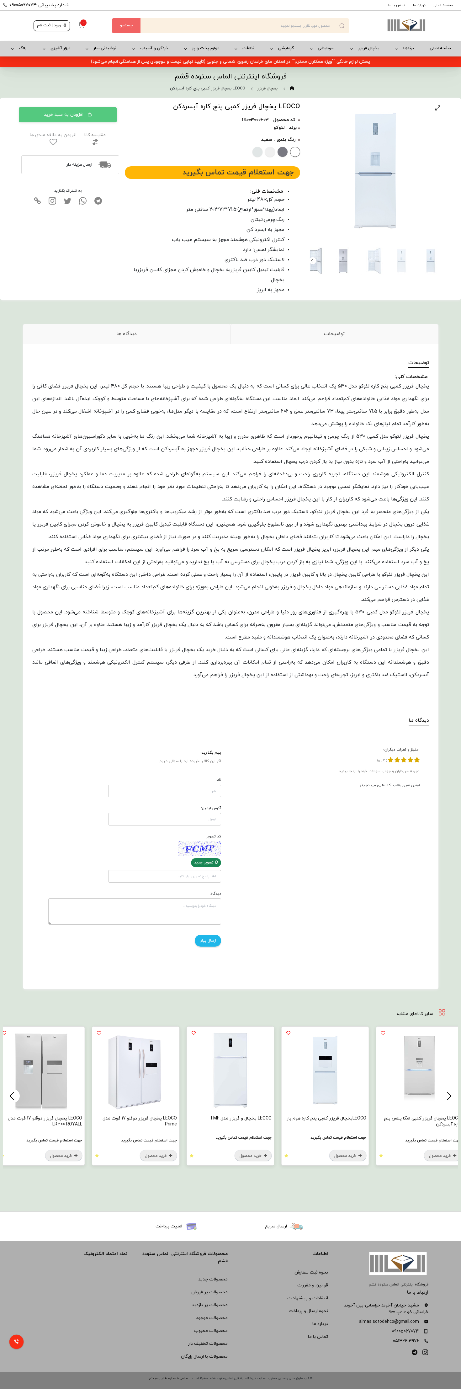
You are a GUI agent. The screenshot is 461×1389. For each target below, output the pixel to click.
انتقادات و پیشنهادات (307, 1298)
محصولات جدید (213, 1279)
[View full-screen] (438, 108)
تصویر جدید (204, 862)
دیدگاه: (215, 893)
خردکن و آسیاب (154, 48)
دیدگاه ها (126, 333)
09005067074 (405, 1331)
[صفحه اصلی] (388, 25)
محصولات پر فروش (209, 1292)
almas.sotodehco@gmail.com (389, 1322)
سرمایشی (326, 48)
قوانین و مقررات (312, 1285)
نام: (218, 780)
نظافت (248, 48)
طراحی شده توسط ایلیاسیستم (168, 1378)
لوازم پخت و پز (205, 48)
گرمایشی (286, 48)
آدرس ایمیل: (211, 808)
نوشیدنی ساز (104, 48)
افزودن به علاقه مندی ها (53, 135)
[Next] (312, 260)
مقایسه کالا (95, 135)
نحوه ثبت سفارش (311, 1272)
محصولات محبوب (211, 1331)
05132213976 (406, 1341)
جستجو (126, 25)
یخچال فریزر (368, 48)
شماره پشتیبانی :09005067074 (39, 5)
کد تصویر (213, 836)
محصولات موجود (212, 1318)
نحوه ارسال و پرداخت (308, 1311)
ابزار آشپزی (60, 48)
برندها (408, 48)
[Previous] (448, 1096)
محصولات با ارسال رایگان (204, 1357)
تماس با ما (396, 5)
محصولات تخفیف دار (208, 1344)
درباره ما (419, 5)
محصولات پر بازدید (210, 1305)
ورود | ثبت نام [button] (49, 25)
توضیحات (334, 333)
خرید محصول (440, 1156)
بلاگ (23, 48)
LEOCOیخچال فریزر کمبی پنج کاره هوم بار (326, 1118)
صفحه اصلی (443, 5)
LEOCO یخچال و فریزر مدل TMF (241, 1118)
